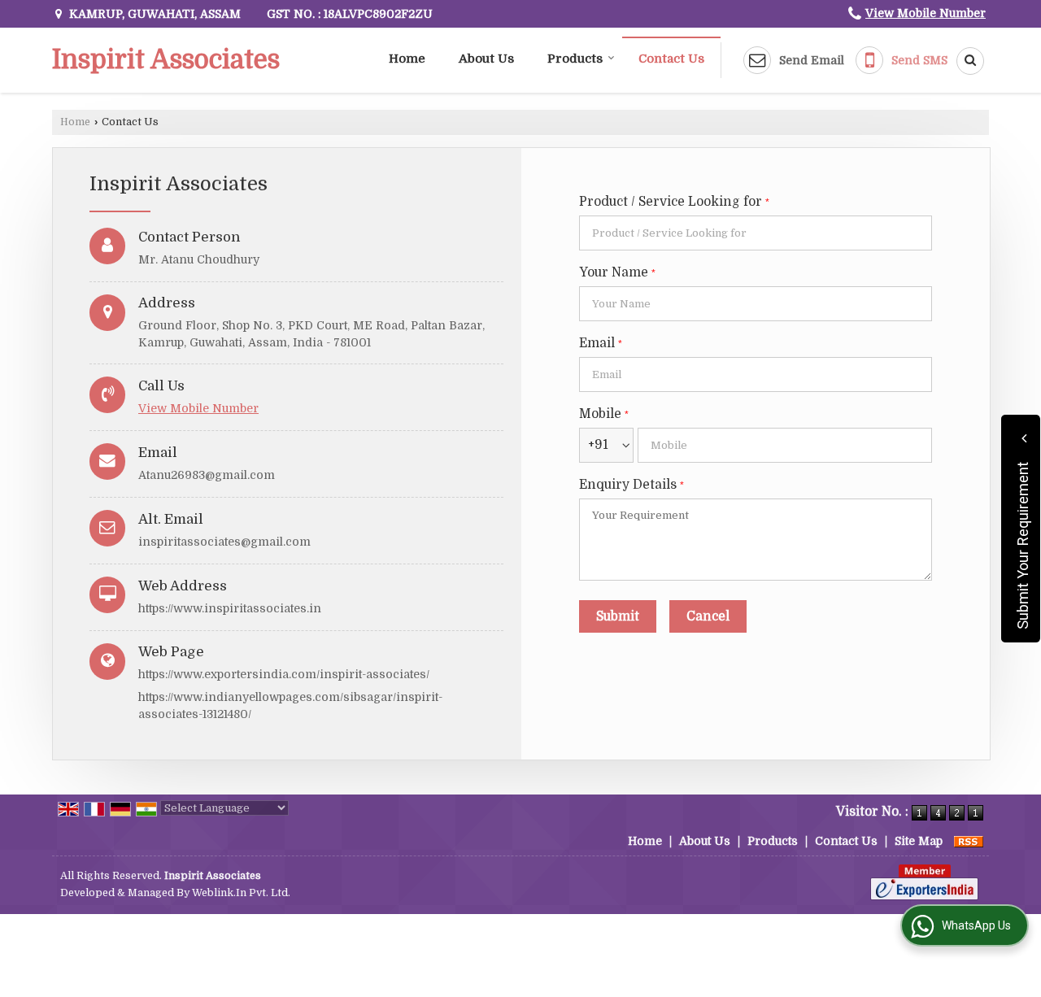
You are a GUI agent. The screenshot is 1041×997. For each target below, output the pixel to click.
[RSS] (968, 840)
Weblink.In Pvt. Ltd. (241, 893)
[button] (925, 13)
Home (407, 58)
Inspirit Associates (166, 60)
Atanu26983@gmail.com (206, 474)
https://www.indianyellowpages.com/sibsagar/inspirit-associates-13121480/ (290, 705)
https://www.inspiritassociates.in (229, 608)
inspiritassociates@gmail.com (224, 541)
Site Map (919, 840)
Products (575, 58)
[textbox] (755, 233)
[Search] (964, 61)
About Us (486, 58)
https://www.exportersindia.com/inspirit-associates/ (283, 674)
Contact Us (671, 58)
